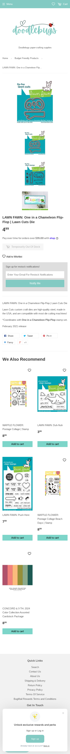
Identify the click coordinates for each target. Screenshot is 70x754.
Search (35, 667)
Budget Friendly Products (27, 58)
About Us (35, 676)
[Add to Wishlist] (29, 370)
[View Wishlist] (53, 4)
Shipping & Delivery (35, 680)
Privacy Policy (35, 689)
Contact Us (35, 671)
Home (5, 58)
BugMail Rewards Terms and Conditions (35, 698)
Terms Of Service (35, 694)
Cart (65, 4)
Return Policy (35, 685)
